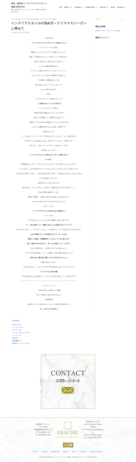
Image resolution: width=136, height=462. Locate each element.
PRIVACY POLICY (96, 452)
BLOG (113, 7)
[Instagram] (65, 445)
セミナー (15, 330)
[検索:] (110, 19)
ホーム (13, 19)
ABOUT (36, 452)
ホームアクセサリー (19, 333)
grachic (16, 32)
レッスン (15, 335)
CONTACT (121, 7)
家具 (13, 338)
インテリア (16, 327)
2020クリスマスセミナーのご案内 (107, 31)
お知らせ (15, 325)
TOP (60, 7)
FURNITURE (55, 452)
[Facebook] (70, 445)
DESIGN (45, 452)
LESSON (66, 452)
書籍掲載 (15, 341)
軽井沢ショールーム (19, 343)
